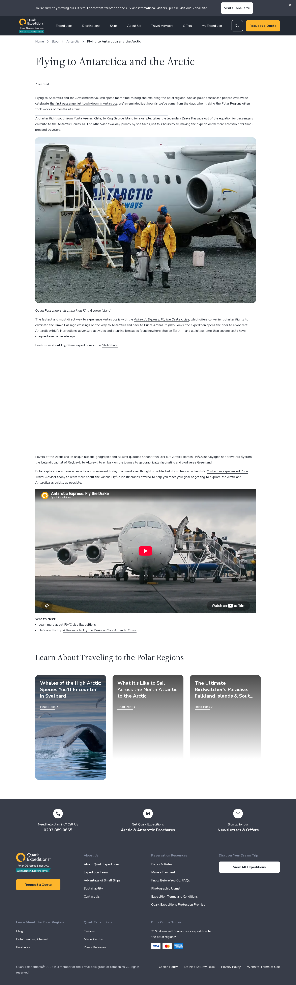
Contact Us (92, 896)
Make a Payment (163, 872)
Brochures (23, 947)
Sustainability (93, 888)
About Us (134, 26)
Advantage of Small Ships (102, 880)
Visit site (237, 8)
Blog (55, 41)
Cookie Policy (168, 967)
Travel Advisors (162, 26)
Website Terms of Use (263, 967)
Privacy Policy (231, 967)
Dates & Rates (162, 864)
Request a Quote (262, 26)
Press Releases (95, 947)
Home (39, 41)
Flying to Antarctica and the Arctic (114, 41)
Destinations (91, 26)
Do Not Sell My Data (199, 967)
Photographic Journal (165, 888)
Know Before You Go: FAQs (170, 880)
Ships (114, 26)
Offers (187, 26)
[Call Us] (237, 25)
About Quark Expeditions (101, 864)
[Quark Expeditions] (32, 26)
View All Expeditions (249, 867)
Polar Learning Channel (32, 939)
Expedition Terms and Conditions (174, 896)
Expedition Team (96, 872)
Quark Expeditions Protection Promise (178, 904)
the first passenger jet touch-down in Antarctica (83, 103)
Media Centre (93, 939)
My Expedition (212, 26)
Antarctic (72, 41)
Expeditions (64, 26)
